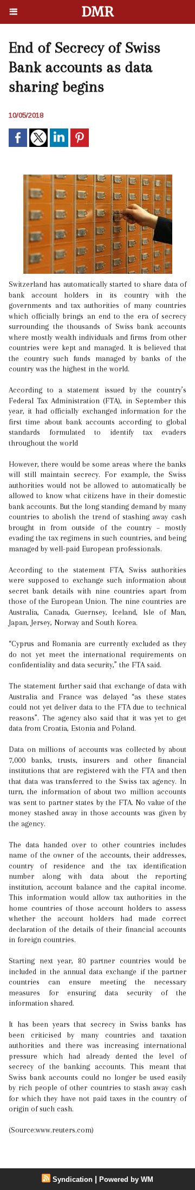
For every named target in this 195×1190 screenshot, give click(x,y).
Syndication (73, 1179)
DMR (98, 11)
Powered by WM (126, 1179)
